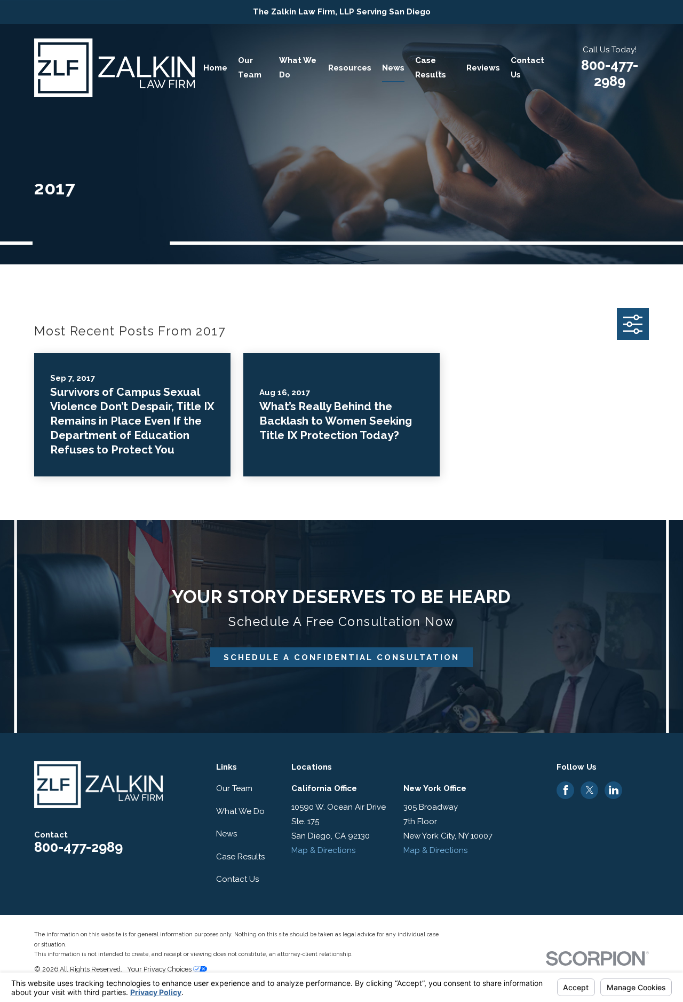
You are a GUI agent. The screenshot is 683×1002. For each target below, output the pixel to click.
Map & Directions (323, 850)
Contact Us (237, 879)
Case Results (240, 857)
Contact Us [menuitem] (527, 68)
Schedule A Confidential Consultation (341, 657)
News (226, 834)
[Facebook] (565, 790)
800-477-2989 (609, 73)
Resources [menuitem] (349, 68)
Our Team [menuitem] (249, 68)
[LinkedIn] (613, 790)
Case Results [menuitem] (430, 68)
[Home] (114, 67)
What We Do (240, 811)
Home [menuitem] (215, 68)
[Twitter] (589, 790)
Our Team (234, 788)
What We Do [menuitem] (297, 68)
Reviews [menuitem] (483, 68)
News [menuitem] (393, 68)
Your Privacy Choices (160, 969)
